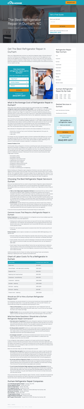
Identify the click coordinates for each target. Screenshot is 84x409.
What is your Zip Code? (55, 19)
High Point (58, 73)
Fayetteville (58, 64)
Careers (13, 404)
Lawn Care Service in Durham (62, 110)
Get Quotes (62, 26)
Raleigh (57, 76)
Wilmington (58, 79)
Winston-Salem (59, 82)
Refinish (13, 85)
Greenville (58, 70)
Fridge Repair (14, 78)
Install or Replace (15, 82)
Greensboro (58, 67)
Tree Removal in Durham (61, 113)
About (9, 404)
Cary (57, 55)
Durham (57, 61)
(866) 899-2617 (71, 2)
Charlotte (58, 58)
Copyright (30, 406)
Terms (23, 406)
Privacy (26, 406)
